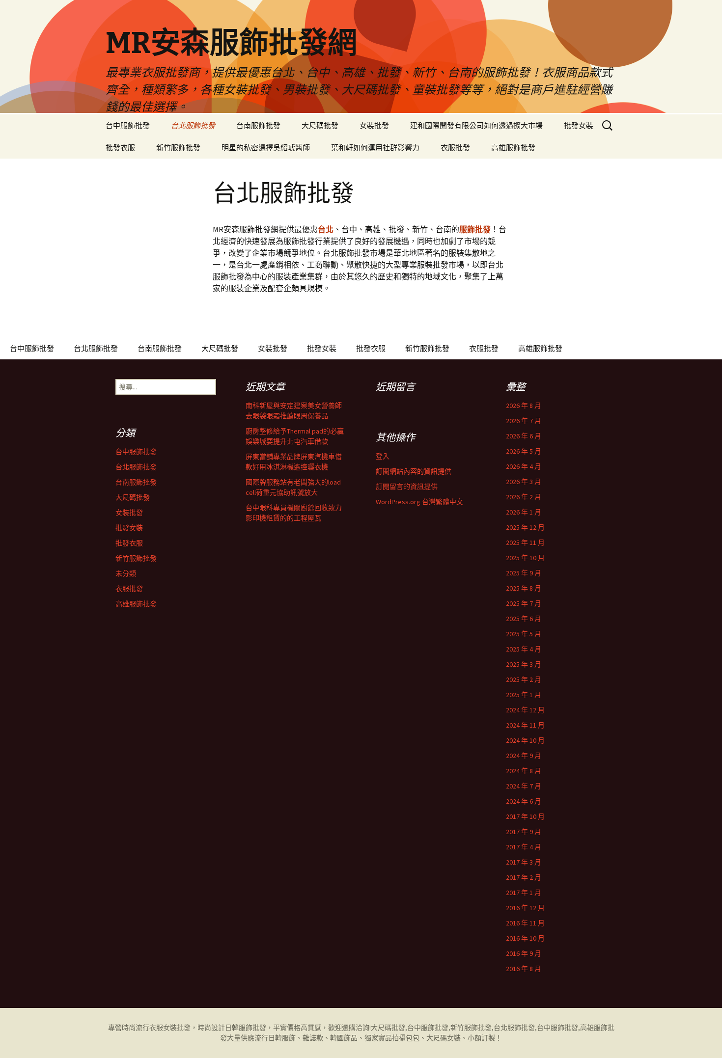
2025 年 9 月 (523, 573)
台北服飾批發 (193, 125)
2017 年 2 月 (523, 877)
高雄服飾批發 (513, 147)
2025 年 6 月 (523, 618)
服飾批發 (252, 1027)
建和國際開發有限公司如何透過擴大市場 (476, 125)
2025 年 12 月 (525, 527)
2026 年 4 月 (523, 466)
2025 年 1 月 (523, 694)
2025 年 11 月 (525, 542)
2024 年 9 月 (523, 755)
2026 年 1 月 (523, 512)
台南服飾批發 (258, 125)
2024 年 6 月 (523, 801)
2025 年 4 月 (523, 649)
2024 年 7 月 (523, 786)
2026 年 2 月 (523, 496)
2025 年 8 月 (523, 588)
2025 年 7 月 (523, 603)
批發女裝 (578, 125)
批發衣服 (120, 147)
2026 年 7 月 (523, 420)
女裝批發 (374, 125)
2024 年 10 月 (525, 740)
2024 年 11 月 (525, 725)
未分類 (125, 573)
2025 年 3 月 (523, 664)
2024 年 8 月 (523, 770)
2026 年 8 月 (523, 405)
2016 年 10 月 (525, 938)
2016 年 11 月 (525, 923)
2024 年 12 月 (525, 709)
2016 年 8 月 (523, 968)
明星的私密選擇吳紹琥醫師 (266, 147)
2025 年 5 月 (523, 633)
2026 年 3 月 (523, 481)
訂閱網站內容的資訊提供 (413, 471)
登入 (382, 456)
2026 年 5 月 (523, 451)
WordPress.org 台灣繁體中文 (419, 501)
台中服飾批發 (128, 125)
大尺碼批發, (389, 1027)
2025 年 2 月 (523, 679)
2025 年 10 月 (525, 557)
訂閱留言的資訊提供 (407, 486)
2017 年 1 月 (523, 892)
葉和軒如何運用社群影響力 (375, 147)
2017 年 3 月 (523, 862)
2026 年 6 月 (523, 436)
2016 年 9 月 (523, 953)
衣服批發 (455, 147)
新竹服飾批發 (178, 147)
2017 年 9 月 (523, 831)
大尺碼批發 (320, 125)
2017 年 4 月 (523, 846)
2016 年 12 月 (525, 907)
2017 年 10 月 (525, 816)
